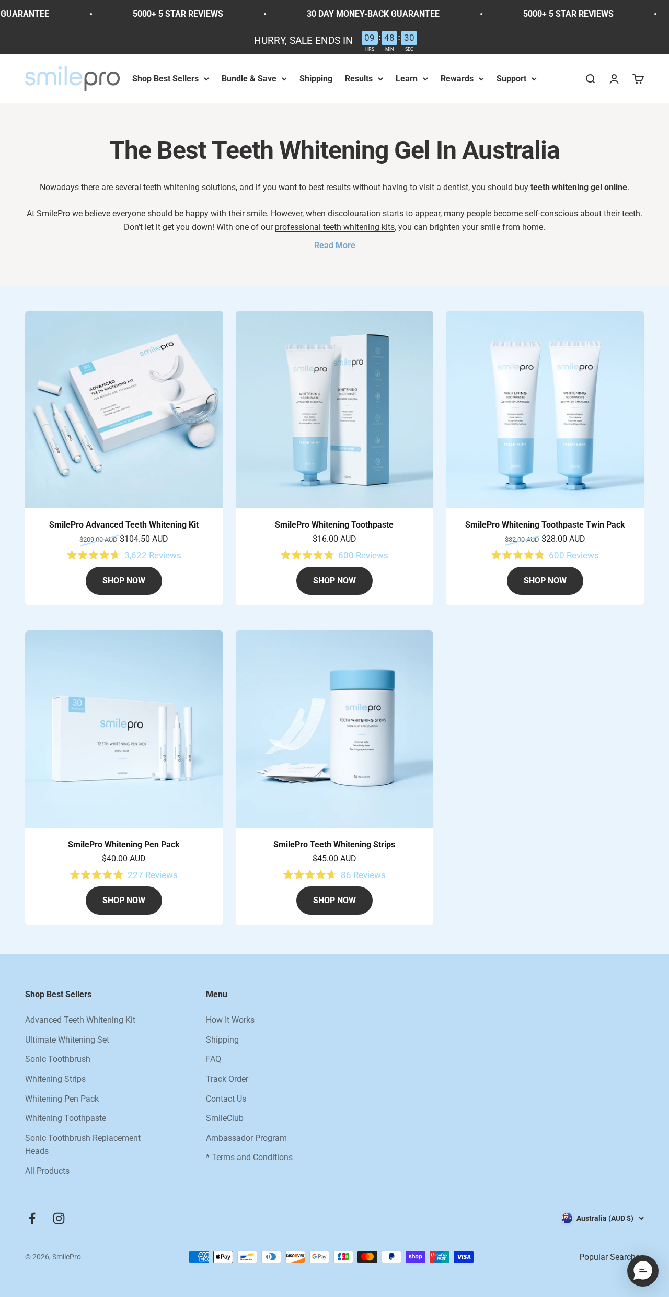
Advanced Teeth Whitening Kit (80, 1020)
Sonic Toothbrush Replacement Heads (83, 1144)
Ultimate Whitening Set (67, 1040)
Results (359, 79)
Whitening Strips (55, 1079)
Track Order (227, 1079)
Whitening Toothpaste (65, 1118)
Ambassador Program (246, 1138)
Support (511, 79)
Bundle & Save (249, 79)
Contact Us (226, 1099)
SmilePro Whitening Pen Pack (124, 844)
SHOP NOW (123, 581)
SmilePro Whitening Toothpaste (334, 525)
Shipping (315, 79)
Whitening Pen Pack (62, 1099)
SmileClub (225, 1118)
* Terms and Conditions (249, 1157)
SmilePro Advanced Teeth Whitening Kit (124, 525)
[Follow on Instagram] (59, 1218)
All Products (47, 1171)
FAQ (213, 1059)
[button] (643, 1271)
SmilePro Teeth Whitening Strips (334, 844)
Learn (407, 79)
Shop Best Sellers (165, 79)
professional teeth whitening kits (335, 227)
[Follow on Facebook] (32, 1218)
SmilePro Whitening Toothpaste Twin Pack (545, 525)
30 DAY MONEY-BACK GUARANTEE (356, 14)
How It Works (230, 1020)
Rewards (457, 79)
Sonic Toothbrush (57, 1059)
